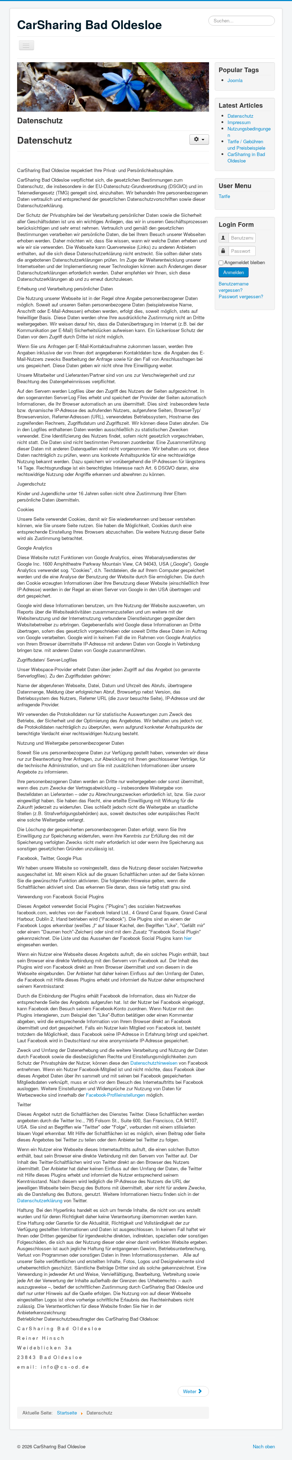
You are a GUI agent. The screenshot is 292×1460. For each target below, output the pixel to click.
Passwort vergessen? (241, 296)
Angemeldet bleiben (244, 262)
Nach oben (264, 1446)
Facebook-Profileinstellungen (115, 1094)
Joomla (235, 80)
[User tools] (199, 139)
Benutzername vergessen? (234, 286)
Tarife (224, 196)
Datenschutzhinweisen (154, 1062)
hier (188, 938)
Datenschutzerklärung (40, 1200)
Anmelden (233, 272)
